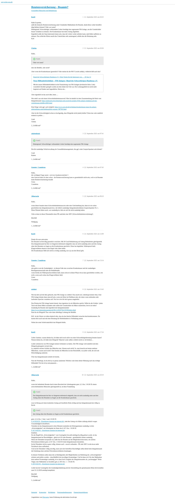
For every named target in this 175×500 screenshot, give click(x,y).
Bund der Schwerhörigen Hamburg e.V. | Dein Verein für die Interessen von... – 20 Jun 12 (62, 77)
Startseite (34, 492)
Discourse (45, 497)
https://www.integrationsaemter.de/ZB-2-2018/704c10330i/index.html (53, 310)
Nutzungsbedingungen (64, 492)
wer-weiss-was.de (6, 2)
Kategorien (42, 492)
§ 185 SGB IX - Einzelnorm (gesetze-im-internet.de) (48, 464)
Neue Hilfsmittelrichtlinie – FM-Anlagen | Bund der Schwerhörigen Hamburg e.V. (65, 81)
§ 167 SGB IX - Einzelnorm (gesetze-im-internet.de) (48, 430)
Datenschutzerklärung (81, 492)
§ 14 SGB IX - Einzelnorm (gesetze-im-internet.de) (47, 421)
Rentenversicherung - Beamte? (49, 7)
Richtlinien (51, 492)
